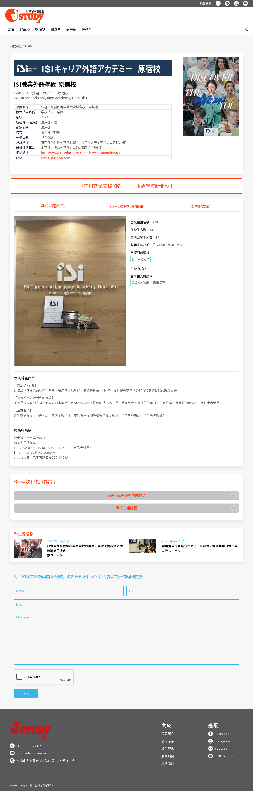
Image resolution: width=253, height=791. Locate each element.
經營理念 (167, 748)
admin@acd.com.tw (32, 753)
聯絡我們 (167, 763)
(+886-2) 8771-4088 (32, 746)
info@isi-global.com (55, 158)
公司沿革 (167, 741)
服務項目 (167, 756)
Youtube (221, 748)
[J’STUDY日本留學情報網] (24, 16)
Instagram (222, 741)
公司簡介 (167, 734)
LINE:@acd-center (228, 756)
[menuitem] (206, 3)
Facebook (222, 734)
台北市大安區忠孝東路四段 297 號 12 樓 (46, 761)
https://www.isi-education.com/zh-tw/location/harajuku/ (83, 153)
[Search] (245, 30)
